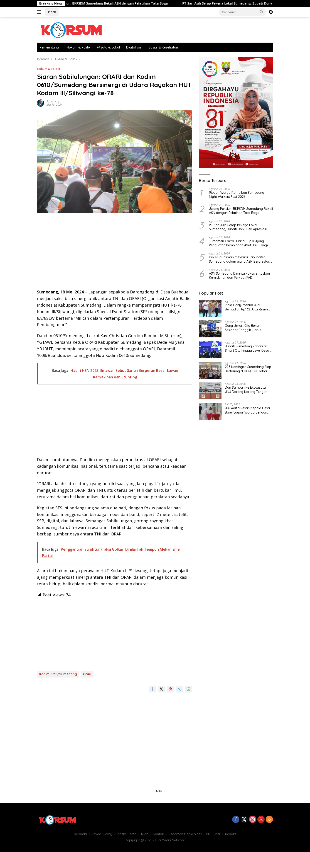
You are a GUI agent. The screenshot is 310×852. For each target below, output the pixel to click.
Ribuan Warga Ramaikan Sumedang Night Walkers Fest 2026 (236, 194)
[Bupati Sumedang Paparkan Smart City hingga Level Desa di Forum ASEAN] (210, 349)
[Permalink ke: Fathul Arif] (40, 103)
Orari (87, 674)
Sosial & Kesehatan (163, 47)
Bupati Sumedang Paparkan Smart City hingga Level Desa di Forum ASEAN (249, 348)
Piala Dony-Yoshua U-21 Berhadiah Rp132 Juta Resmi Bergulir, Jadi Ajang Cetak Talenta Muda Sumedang (246, 307)
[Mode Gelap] (270, 12)
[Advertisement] (114, 252)
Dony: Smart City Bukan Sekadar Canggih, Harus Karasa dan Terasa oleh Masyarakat (243, 328)
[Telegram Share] (179, 689)
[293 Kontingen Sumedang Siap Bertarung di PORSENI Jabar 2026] (210, 370)
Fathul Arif (53, 101)
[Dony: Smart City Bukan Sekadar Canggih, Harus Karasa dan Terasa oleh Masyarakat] (210, 328)
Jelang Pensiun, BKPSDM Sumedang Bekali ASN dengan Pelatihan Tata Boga (78, 3)
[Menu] (40, 12)
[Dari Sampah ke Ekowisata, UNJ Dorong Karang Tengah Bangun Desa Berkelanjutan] (210, 390)
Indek (52, 12)
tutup (159, 790)
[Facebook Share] (152, 689)
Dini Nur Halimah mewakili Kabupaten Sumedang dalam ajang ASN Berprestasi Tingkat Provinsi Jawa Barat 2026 (240, 259)
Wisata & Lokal (108, 47)
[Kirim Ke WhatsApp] (188, 689)
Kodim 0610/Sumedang (58, 674)
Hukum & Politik (79, 47)
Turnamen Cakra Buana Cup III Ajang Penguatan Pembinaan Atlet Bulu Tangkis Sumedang (240, 243)
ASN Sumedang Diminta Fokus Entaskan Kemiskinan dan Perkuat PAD (239, 275)
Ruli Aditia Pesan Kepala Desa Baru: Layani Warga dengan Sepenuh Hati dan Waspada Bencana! (247, 410)
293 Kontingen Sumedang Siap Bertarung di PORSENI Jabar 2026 (248, 369)
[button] (261, 11)
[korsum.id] (71, 29)
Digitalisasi (134, 47)
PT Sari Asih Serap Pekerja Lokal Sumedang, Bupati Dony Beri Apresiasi (209, 3)
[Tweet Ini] (161, 689)
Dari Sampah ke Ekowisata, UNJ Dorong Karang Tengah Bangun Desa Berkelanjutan (246, 389)
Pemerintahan (50, 47)
